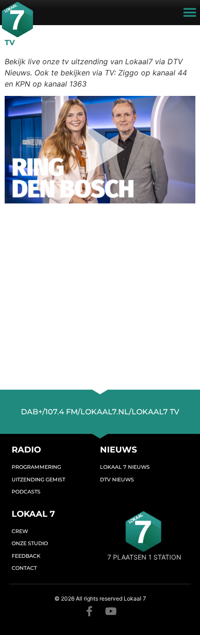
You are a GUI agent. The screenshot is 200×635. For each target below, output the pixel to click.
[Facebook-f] (89, 611)
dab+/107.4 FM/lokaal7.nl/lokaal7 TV (100, 411)
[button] (189, 12)
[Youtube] (111, 611)
